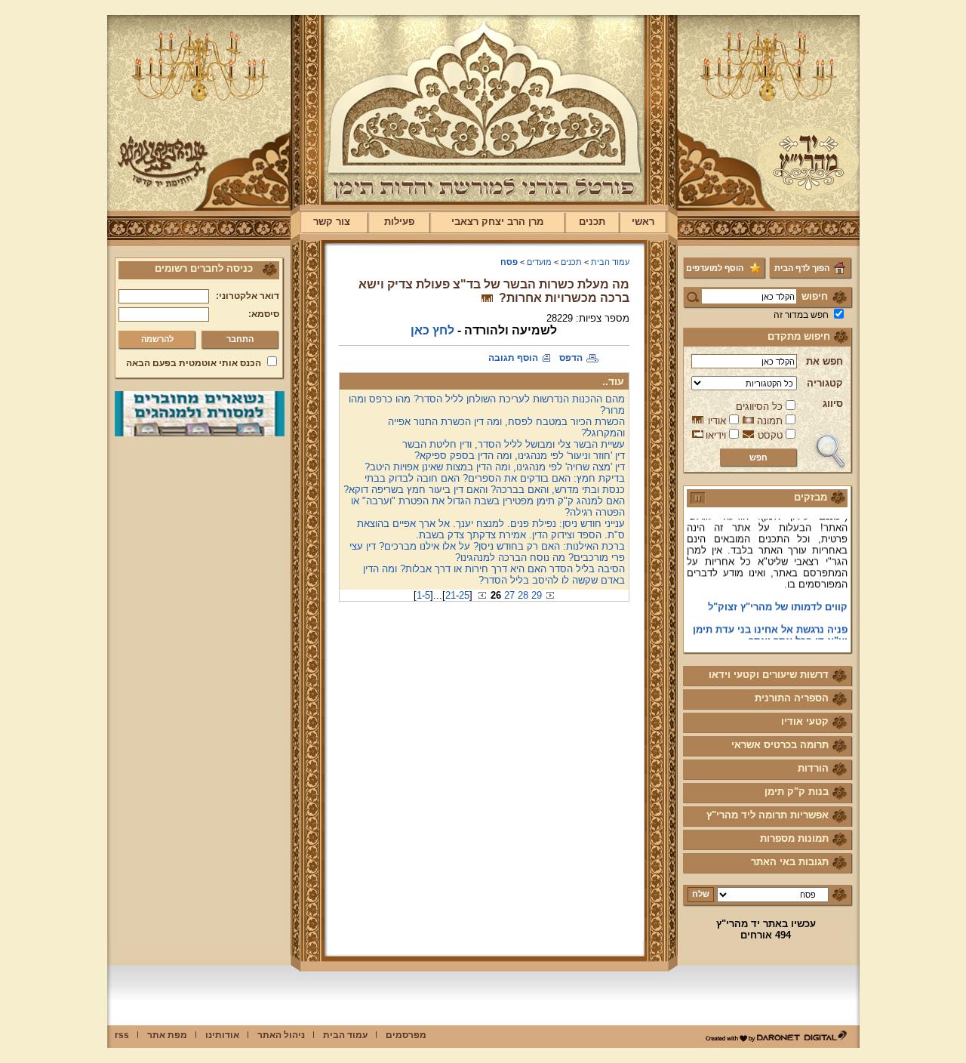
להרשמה (157, 339)
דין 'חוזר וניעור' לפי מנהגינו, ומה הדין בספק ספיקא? (519, 455)
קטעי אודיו (805, 721)
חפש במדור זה (801, 315)
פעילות (399, 221)
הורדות (813, 768)
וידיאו (716, 435)
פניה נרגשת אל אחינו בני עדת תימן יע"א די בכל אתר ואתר (770, 626)
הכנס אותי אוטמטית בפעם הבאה (193, 363)
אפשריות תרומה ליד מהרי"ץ (767, 815)
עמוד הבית (610, 262)
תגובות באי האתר (790, 861)
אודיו (717, 421)
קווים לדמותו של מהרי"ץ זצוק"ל (778, 598)
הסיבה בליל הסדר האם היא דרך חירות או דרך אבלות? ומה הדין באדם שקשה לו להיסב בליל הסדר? (494, 574)
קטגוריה (825, 383)
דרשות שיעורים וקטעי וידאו (769, 674)
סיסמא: (263, 314)
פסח (509, 262)
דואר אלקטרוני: (247, 296)
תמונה (770, 421)
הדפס (571, 357)
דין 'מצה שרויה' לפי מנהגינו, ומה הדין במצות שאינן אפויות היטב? (495, 467)
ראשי (643, 221)
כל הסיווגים (759, 406)
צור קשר (331, 221)
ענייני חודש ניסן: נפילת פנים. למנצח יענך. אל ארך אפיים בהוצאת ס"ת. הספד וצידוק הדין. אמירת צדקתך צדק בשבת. (491, 529)
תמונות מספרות (794, 838)
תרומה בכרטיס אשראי (780, 744)
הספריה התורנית (792, 698)
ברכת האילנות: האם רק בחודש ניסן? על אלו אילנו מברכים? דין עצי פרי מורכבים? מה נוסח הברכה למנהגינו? (487, 552)
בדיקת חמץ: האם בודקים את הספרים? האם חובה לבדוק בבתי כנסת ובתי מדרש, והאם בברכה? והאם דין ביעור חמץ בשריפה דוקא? (484, 484)
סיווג (833, 403)
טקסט (770, 435)
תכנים (592, 221)
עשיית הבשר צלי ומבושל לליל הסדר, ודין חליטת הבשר (513, 444)
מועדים (539, 262)
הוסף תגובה (513, 357)
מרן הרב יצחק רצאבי (497, 221)
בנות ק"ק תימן (796, 791)
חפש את (824, 361)
